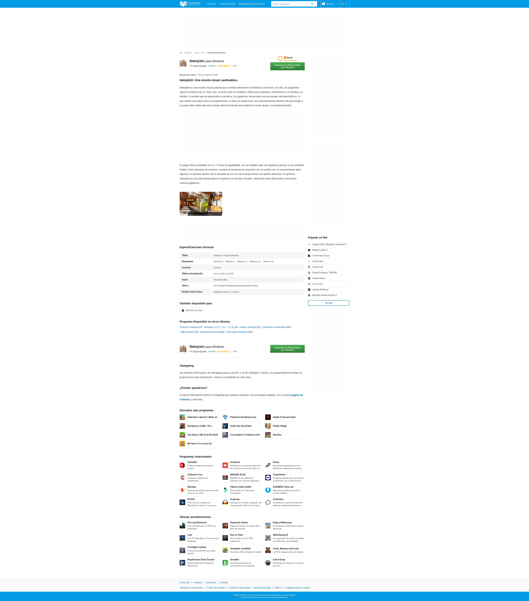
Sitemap (224, 582)
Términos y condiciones (191, 588)
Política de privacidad (239, 588)
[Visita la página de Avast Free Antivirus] (287, 58)
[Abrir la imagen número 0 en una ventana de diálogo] (201, 204)
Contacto (197, 582)
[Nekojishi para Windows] (183, 63)
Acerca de (185, 582)
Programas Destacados (251, 4)
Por (198, 66)
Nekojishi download (210, 332)
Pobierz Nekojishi (248, 327)
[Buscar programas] (312, 4)
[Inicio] (181, 53)
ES (342, 4)
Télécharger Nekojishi (237, 332)
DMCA (278, 588)
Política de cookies (216, 588)
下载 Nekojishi (187, 332)
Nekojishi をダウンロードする (219, 327)
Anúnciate (211, 582)
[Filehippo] (190, 4)
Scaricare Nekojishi (189, 327)
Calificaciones (227, 4)
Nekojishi (207, 61)
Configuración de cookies (297, 588)
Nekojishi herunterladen (274, 327)
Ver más (328, 303)
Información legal (262, 588)
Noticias (211, 4)
